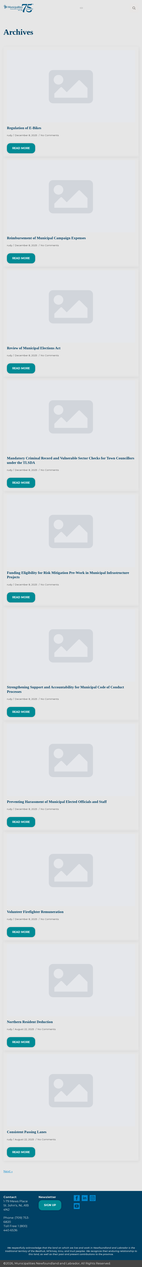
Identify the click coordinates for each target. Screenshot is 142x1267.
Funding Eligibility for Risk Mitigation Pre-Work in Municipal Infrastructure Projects (68, 575)
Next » (8, 1171)
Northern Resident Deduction (30, 1022)
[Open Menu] (81, 8)
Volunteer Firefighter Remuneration (35, 912)
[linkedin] (85, 1198)
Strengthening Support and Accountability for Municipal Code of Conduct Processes (65, 689)
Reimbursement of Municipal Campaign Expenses (46, 238)
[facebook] (77, 1198)
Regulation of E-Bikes (24, 128)
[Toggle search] (134, 7)
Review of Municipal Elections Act (33, 348)
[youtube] (77, 1206)
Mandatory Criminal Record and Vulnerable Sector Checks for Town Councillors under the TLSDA (70, 460)
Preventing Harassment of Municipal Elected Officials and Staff (57, 802)
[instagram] (93, 1198)
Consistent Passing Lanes (26, 1132)
